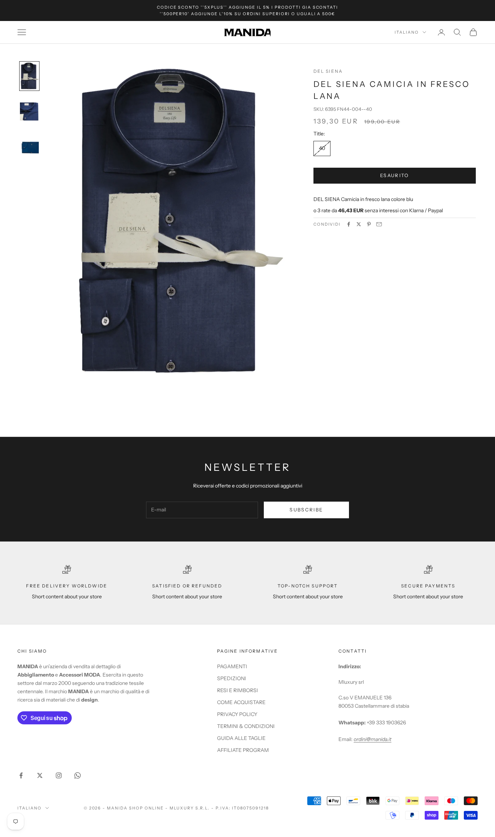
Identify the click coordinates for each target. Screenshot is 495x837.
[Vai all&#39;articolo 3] (29, 147)
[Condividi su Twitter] (359, 224)
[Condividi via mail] (379, 224)
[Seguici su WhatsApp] (77, 775)
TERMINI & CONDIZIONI (246, 726)
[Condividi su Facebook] (349, 224)
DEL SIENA (328, 71)
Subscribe (306, 509)
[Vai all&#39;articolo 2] (29, 111)
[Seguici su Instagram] (58, 775)
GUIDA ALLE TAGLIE (241, 738)
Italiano (407, 32)
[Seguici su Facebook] (21, 775)
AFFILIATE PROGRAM (243, 750)
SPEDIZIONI (231, 678)
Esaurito (394, 175)
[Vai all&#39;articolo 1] (29, 76)
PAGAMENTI (232, 666)
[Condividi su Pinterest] (369, 224)
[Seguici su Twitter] (39, 775)
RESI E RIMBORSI (237, 690)
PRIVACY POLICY (237, 714)
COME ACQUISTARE (241, 702)
